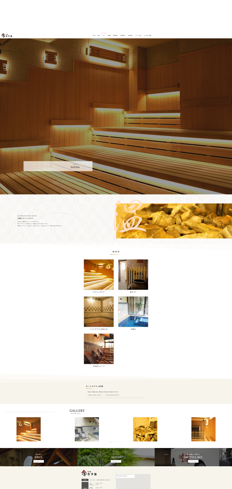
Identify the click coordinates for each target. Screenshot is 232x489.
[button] (1, 397)
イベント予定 (138, 3)
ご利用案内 (130, 3)
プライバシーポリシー (109, 478)
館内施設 (115, 3)
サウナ (103, 3)
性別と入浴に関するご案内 (122, 478)
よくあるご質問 (147, 3)
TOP (94, 3)
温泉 (99, 3)
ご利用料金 (122, 3)
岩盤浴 (109, 3)
